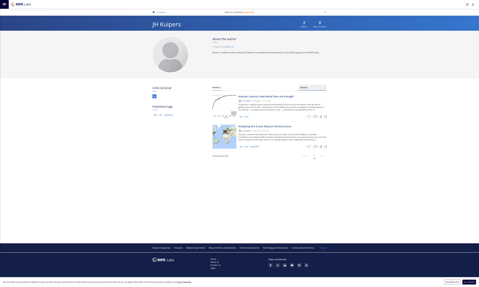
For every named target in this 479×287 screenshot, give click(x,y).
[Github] (299, 265)
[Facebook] (271, 265)
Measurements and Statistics (222, 247)
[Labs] (153, 12)
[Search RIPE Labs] (325, 12)
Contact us (215, 265)
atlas (155, 115)
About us (214, 262)
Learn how (249, 12)
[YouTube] (292, 265)
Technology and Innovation (275, 247)
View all (323, 248)
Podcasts (178, 247)
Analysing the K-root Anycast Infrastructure (264, 126)
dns (161, 115)
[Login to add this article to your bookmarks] (326, 116)
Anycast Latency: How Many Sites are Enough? (266, 96)
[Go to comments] (315, 116)
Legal (212, 268)
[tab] (216, 88)
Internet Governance (249, 247)
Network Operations (195, 247)
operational (169, 115)
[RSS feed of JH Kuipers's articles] (154, 96)
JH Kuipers (246, 101)
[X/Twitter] (278, 265)
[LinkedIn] (285, 265)
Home (213, 259)
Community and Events (303, 247)
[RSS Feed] (306, 265)
